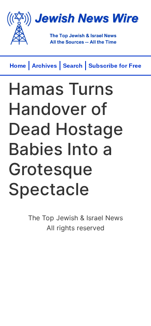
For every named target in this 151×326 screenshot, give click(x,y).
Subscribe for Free (115, 65)
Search (73, 65)
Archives (44, 65)
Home (18, 65)
